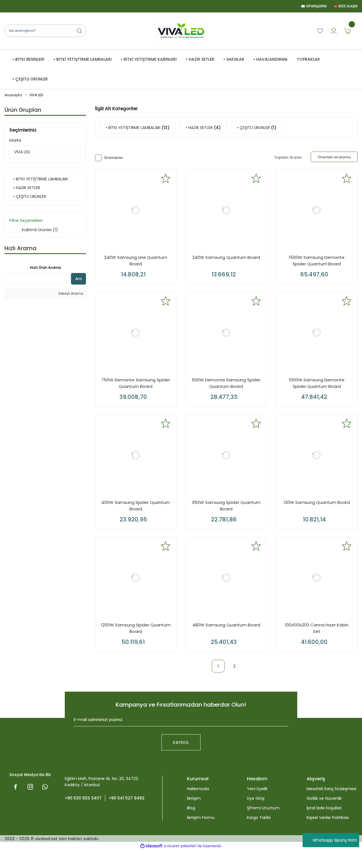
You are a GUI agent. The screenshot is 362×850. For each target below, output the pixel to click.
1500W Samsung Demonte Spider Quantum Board (316, 260)
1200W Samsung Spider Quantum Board (136, 628)
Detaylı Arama (70, 293)
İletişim (194, 798)
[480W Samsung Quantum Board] (226, 577)
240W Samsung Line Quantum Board (135, 260)
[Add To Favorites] (166, 178)
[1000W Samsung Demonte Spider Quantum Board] (316, 332)
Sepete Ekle (118, 272)
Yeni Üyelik (257, 789)
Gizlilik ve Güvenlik (324, 798)
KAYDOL (181, 742)
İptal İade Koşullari (324, 808)
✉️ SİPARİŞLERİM (314, 6)
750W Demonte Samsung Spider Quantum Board (135, 383)
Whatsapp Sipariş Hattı (335, 840)
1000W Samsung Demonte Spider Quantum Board (316, 383)
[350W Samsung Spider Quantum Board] (226, 455)
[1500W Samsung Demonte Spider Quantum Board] (316, 210)
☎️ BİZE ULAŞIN (345, 6)
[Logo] (181, 31)
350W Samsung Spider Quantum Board (226, 505)
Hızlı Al (154, 272)
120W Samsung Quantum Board (317, 502)
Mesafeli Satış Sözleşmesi (331, 789)
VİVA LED (36, 95)
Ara (78, 278)
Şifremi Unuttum (263, 808)
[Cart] (347, 31)
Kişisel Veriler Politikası (328, 817)
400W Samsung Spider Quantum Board (135, 505)
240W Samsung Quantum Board (226, 257)
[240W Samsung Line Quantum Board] (135, 210)
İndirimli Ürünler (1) (40, 230)
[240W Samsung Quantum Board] (226, 210)
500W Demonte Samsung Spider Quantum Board (226, 383)
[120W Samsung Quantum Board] (316, 455)
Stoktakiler (113, 157)
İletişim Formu (201, 817)
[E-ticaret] (180, 846)
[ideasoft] (151, 846)
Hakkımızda (198, 789)
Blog (191, 808)
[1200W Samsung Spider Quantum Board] (135, 577)
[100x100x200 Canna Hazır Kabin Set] (316, 577)
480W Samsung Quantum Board (226, 625)
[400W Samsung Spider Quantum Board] (135, 455)
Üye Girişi (255, 798)
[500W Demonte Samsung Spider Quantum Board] (226, 332)
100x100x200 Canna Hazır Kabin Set (316, 628)
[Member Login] (333, 31)
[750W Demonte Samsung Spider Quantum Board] (135, 332)
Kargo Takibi (259, 817)
